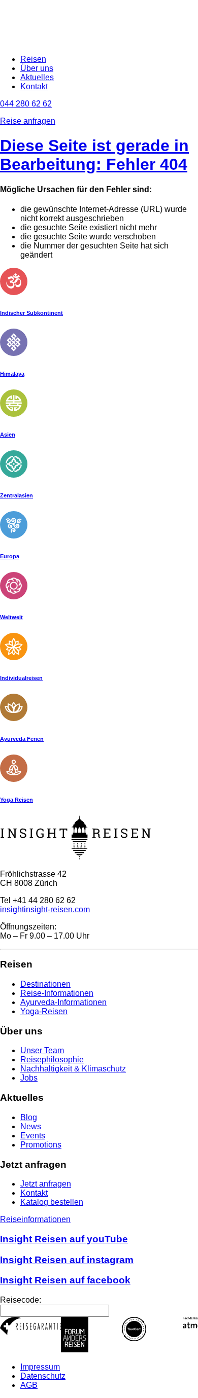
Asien (7, 435)
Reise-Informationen (56, 993)
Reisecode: (20, 1300)
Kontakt (34, 86)
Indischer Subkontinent (31, 313)
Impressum (40, 1367)
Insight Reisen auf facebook (65, 1280)
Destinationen (45, 984)
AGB (29, 1385)
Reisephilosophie (52, 1059)
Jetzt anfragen (45, 1183)
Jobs (29, 1077)
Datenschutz (42, 1376)
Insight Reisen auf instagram (67, 1259)
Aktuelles (37, 77)
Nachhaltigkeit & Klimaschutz (73, 1068)
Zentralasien (16, 495)
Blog (28, 1117)
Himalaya (12, 374)
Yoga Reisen (16, 800)
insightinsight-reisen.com (45, 909)
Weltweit (11, 617)
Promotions (40, 1144)
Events (32, 1135)
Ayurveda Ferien (22, 739)
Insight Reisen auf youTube (64, 1239)
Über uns (36, 68)
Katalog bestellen (51, 1202)
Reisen (33, 59)
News (30, 1126)
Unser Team (42, 1050)
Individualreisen (21, 678)
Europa (9, 556)
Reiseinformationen (35, 1219)
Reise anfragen (27, 121)
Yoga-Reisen (44, 1011)
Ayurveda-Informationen (63, 1002)
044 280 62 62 (26, 103)
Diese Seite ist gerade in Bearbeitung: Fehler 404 (94, 154)
